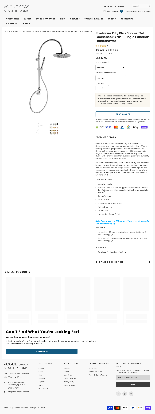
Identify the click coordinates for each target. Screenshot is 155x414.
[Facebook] (118, 393)
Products (17, 31)
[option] (46, 76)
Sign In (129, 11)
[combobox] (140, 6)
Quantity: (100, 83)
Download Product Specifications (112, 252)
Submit (133, 384)
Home (7, 31)
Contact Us (41, 351)
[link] (18, 318)
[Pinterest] (131, 393)
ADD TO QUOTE (123, 114)
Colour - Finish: (106, 73)
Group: (102, 62)
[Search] (141, 6)
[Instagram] (124, 393)
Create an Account (142, 11)
